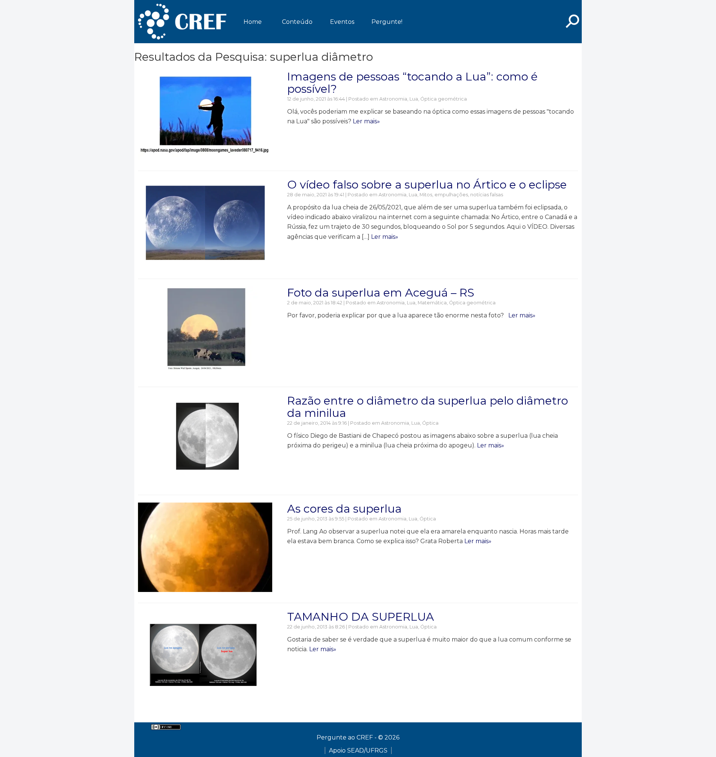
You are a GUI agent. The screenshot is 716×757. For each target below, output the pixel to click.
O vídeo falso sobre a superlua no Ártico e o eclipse (427, 184)
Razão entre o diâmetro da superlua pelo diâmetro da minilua (427, 407)
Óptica (430, 423)
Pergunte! (386, 21)
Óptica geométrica (443, 99)
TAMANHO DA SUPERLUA (360, 617)
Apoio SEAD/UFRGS (358, 750)
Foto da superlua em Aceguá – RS (380, 293)
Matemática (432, 302)
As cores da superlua (344, 509)
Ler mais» (366, 121)
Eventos (342, 21)
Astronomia (393, 99)
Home (253, 21)
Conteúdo (297, 21)
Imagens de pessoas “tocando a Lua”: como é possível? (412, 83)
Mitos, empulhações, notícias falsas (461, 194)
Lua (413, 99)
